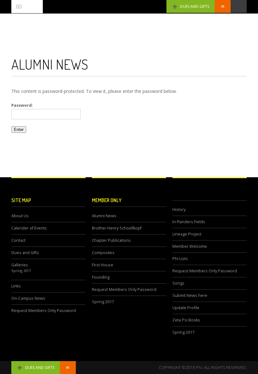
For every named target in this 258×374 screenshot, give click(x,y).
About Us (20, 215)
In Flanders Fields (188, 221)
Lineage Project (186, 234)
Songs (178, 283)
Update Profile (185, 307)
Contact (18, 240)
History (179, 209)
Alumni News (104, 215)
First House (102, 265)
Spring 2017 (21, 270)
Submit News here (189, 295)
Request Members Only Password (43, 310)
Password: (22, 105)
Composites (103, 252)
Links (16, 286)
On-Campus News (28, 298)
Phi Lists (180, 258)
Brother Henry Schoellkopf (117, 228)
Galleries (19, 265)
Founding (100, 277)
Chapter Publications (111, 240)
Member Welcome (189, 246)
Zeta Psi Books (186, 320)
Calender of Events (29, 228)
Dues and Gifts (194, 6)
